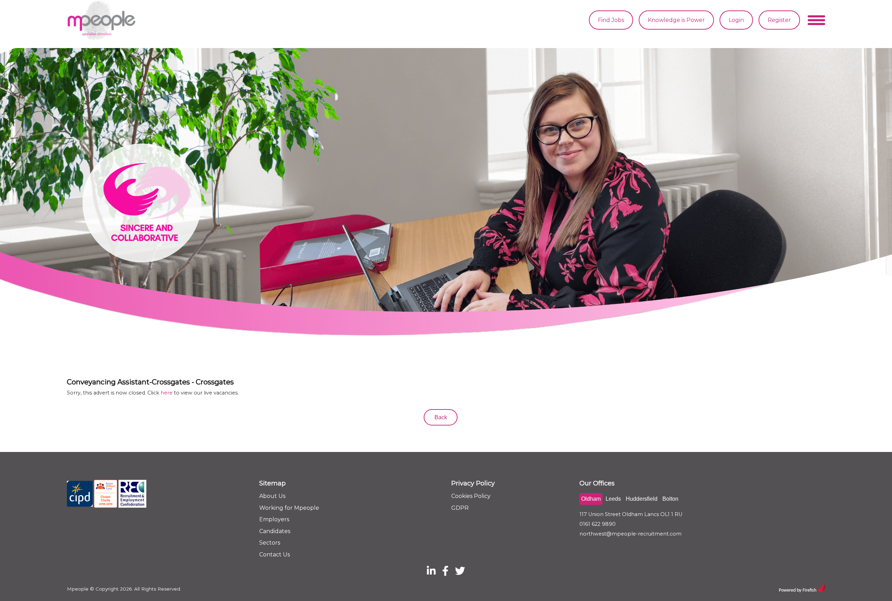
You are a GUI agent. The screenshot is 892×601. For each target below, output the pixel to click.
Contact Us (274, 554)
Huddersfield (642, 499)
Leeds (613, 499)
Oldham (591, 499)
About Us (272, 496)
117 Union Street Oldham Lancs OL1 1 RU (630, 514)
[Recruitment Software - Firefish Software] (802, 587)
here (166, 393)
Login (736, 20)
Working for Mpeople (289, 508)
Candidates (274, 531)
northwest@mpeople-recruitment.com (630, 534)
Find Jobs (611, 20)
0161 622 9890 (597, 524)
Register (779, 20)
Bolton (670, 499)
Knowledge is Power (676, 20)
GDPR (460, 508)
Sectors (269, 542)
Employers (274, 519)
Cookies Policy (471, 496)
